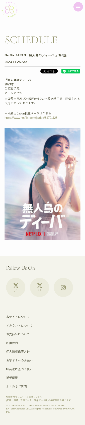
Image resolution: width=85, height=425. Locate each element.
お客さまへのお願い (19, 360)
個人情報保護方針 (18, 351)
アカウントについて (19, 325)
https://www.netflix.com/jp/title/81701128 (31, 117)
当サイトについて (18, 317)
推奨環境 (12, 377)
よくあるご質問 (16, 386)
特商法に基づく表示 (19, 369)
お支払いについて (18, 334)
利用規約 (12, 343)
